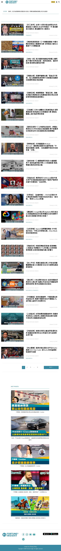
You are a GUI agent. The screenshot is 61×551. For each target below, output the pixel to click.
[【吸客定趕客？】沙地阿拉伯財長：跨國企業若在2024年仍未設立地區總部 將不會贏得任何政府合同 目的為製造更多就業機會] (12, 131)
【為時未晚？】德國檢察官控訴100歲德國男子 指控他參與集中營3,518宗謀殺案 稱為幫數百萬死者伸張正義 (41, 163)
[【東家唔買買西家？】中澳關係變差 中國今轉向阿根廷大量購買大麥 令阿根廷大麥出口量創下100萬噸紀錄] (12, 46)
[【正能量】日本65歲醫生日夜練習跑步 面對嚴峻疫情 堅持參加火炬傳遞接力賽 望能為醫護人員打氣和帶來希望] (12, 114)
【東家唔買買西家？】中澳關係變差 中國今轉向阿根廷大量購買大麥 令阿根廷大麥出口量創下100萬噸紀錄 (42, 44)
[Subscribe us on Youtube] (34, 534)
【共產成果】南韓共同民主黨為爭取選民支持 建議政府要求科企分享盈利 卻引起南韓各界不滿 (42, 333)
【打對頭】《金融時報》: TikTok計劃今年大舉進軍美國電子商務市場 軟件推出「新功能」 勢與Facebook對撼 (42, 197)
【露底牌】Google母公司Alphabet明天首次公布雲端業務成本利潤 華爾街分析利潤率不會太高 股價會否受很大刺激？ (42, 214)
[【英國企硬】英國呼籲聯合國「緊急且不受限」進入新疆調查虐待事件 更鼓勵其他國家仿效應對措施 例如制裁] (12, 80)
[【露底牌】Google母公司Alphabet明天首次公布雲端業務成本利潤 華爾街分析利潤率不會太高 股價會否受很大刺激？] (12, 216)
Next (50, 367)
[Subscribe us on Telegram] (23, 539)
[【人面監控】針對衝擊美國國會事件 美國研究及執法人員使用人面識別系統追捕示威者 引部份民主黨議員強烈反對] (12, 318)
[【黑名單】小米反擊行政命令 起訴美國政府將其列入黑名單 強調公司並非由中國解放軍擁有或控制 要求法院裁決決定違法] (12, 284)
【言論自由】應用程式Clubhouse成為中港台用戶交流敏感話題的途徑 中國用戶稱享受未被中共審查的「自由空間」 (42, 180)
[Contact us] (30, 534)
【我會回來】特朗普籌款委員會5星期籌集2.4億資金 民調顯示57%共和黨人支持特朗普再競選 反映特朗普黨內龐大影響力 (41, 248)
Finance (28, 35)
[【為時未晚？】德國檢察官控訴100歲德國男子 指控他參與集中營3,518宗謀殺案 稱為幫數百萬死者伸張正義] (12, 165)
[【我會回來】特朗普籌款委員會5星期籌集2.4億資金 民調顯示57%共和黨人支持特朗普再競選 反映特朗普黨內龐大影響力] (12, 250)
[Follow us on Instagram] (27, 534)
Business (29, 52)
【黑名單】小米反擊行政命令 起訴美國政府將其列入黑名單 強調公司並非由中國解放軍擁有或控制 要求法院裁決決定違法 (42, 282)
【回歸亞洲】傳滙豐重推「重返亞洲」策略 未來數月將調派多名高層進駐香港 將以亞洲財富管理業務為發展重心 (42, 95)
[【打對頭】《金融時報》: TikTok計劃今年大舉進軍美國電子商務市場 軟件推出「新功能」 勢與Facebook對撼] (12, 199)
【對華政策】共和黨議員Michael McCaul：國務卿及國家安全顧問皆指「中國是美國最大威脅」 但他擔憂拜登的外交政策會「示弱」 (42, 147)
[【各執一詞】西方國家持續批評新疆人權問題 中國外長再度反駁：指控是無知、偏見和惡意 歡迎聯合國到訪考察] (12, 63)
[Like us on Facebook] (23, 534)
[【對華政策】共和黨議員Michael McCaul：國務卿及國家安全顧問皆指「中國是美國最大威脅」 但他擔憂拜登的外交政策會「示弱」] (12, 148)
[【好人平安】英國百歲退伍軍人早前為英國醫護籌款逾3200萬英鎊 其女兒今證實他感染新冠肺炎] (12, 267)
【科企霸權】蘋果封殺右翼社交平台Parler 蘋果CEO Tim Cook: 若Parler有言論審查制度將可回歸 (41, 350)
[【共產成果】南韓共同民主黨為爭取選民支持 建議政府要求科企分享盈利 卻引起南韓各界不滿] (12, 335)
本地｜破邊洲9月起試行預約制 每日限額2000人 (21, 11)
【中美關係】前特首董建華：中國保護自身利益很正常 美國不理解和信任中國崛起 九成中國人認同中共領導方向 (42, 299)
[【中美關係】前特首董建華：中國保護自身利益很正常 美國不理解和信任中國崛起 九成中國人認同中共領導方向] (12, 301)
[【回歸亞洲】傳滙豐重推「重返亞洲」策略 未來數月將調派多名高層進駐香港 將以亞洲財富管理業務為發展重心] (12, 97)
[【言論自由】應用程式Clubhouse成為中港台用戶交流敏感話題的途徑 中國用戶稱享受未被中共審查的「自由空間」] (12, 182)
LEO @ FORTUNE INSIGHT (32, 32)
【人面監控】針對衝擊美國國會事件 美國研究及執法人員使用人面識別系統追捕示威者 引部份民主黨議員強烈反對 (42, 316)
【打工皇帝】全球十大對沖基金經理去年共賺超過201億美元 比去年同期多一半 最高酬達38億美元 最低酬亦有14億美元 (42, 27)
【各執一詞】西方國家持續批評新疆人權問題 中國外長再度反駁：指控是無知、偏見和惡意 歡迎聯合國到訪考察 (42, 61)
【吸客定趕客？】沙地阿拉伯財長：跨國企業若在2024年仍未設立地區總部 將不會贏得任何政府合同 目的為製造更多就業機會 (42, 129)
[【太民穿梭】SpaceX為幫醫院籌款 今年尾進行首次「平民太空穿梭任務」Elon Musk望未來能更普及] (12, 233)
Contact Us (26, 546)
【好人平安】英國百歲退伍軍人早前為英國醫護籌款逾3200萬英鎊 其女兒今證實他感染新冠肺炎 (42, 265)
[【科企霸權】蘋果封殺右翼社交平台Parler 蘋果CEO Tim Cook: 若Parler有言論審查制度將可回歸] (12, 352)
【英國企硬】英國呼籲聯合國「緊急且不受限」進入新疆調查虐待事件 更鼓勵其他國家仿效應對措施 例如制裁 (42, 78)
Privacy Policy (33, 546)
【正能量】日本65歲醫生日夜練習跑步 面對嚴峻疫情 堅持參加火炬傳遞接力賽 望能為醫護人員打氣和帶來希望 (42, 112)
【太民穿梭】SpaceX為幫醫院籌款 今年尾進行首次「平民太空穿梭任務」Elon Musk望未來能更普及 (41, 231)
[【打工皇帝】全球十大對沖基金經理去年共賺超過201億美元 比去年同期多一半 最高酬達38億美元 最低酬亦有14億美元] (12, 29)
